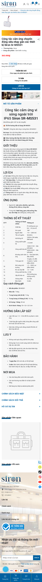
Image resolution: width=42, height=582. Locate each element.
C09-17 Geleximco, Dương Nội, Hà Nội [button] (15, 489)
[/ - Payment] (16, 570)
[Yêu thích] (32, 4)
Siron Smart (14, 10)
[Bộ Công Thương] (21, 527)
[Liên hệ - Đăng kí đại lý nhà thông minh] (21, 95)
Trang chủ (5, 10)
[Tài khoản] (24, 4)
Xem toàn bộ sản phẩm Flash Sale (20, 34)
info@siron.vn (9, 492)
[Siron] (10, 4)
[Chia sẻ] (38, 39)
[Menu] (39, 4)
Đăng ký (36, 557)
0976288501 (8, 495)
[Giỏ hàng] (35, 4)
